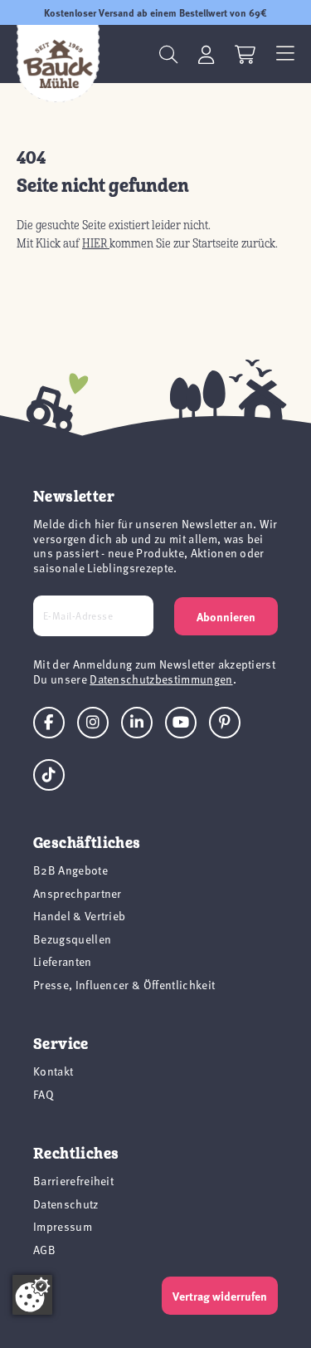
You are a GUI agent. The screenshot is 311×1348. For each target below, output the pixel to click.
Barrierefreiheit (73, 1181)
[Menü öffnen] (285, 54)
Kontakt (53, 1071)
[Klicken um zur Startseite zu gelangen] (58, 64)
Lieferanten (62, 961)
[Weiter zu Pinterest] (225, 722)
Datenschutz (66, 1204)
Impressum (62, 1226)
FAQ (43, 1094)
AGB (44, 1249)
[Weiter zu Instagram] (93, 722)
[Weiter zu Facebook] (49, 722)
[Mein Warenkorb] (245, 54)
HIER (95, 244)
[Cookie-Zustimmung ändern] (32, 1295)
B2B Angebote (70, 870)
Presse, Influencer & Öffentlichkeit (124, 985)
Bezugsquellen (72, 939)
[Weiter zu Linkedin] (137, 722)
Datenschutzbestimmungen (161, 679)
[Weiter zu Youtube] (181, 722)
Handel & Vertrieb (79, 916)
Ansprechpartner (77, 893)
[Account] (206, 54)
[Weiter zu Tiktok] (49, 775)
